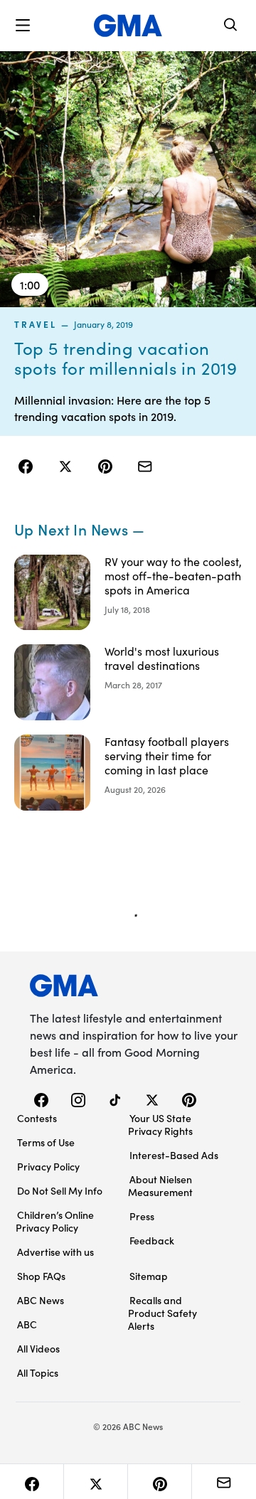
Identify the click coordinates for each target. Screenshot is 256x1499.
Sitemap (148, 1276)
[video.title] (128, 179)
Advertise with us (55, 1251)
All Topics (37, 1372)
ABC (27, 1324)
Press (141, 1216)
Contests (37, 1118)
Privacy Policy (48, 1166)
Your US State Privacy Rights (160, 1124)
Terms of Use (46, 1142)
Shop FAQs (41, 1276)
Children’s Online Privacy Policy (55, 1220)
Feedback (151, 1240)
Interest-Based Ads (173, 1155)
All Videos (38, 1348)
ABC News (40, 1300)
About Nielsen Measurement (160, 1185)
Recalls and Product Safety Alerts (162, 1313)
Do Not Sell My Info (59, 1190)
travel (35, 324)
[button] (23, 25)
